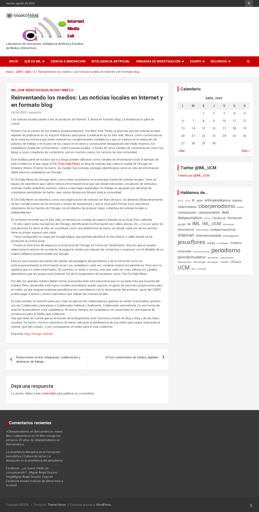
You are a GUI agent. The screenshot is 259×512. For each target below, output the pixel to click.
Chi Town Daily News (66, 164)
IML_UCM (17, 90)
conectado (49, 393)
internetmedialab (208, 236)
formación (234, 218)
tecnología (199, 261)
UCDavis (235, 262)
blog (27, 333)
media (211, 243)
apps (200, 200)
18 (234, 128)
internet (48, 333)
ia (189, 224)
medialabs (222, 243)
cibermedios (187, 207)
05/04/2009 (19, 112)
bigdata (237, 200)
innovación (202, 229)
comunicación (187, 212)
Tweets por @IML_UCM (193, 175)
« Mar (181, 151)
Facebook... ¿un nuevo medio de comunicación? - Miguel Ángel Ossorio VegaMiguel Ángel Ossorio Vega (31, 472)
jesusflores (191, 242)
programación (227, 257)
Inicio (13, 61)
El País (207, 218)
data (225, 212)
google (182, 224)
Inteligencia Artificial (110, 61)
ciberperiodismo (216, 206)
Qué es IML (32, 61)
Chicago (36, 333)
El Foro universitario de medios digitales (132, 357)
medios (236, 243)
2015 (180, 200)
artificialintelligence (218, 200)
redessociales (184, 262)
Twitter (224, 261)
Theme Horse (57, 505)
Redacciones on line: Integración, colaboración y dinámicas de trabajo (48, 359)
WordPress (103, 505)
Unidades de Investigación (158, 61)
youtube (201, 268)
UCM (184, 268)
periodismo (225, 250)
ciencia (240, 207)
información (228, 224)
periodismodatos (192, 257)
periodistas (213, 257)
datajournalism (190, 218)
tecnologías (212, 262)
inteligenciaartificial (223, 229)
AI (193, 200)
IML (196, 223)
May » (246, 151)
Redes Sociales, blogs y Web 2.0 (49, 90)
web (193, 269)
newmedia (184, 251)
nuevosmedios (201, 251)
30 (213, 143)
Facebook (219, 218)
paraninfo (35, 112)
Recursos (219, 61)
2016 (187, 200)
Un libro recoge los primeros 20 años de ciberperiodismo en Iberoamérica (33, 440)
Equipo (195, 61)
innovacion (186, 229)
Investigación (231, 235)
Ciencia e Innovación (68, 61)
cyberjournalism (209, 212)
